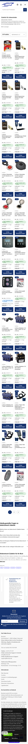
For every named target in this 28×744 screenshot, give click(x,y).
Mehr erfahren (15, 738)
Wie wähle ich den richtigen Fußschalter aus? (12, 546)
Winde (2, 567)
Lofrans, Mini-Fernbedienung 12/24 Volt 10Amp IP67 (7, 329)
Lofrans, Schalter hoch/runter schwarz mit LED (7, 292)
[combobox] (14, 9)
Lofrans (16, 53)
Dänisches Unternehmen (7, 683)
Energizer (4, 53)
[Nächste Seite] (18, 512)
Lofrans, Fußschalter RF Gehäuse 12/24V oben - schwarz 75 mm (20, 214)
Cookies (3, 675)
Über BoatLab (4, 673)
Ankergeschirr (18, 567)
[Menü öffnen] (25, 4)
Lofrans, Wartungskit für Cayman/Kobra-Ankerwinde (20, 486)
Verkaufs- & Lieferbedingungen (9, 677)
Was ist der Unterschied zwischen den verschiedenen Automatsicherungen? (10, 536)
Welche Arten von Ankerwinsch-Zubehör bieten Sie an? (12, 530)
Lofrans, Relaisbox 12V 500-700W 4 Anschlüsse (20, 368)
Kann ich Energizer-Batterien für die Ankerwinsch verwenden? (13, 541)
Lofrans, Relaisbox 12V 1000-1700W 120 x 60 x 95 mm (20, 329)
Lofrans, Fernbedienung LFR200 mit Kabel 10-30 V (20, 136)
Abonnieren (22, 621)
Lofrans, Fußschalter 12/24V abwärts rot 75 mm (7, 176)
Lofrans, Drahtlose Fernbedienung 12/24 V (7, 486)
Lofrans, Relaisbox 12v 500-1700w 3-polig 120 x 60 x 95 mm (7, 368)
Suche (2, 679)
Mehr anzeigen (5, 26)
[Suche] (25, 9)
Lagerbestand (4, 685)
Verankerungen (6, 567)
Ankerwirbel (13, 567)
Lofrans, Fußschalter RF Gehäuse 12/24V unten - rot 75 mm (7, 214)
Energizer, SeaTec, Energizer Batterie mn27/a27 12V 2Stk (7, 56)
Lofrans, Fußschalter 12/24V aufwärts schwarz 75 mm (20, 176)
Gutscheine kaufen (6, 681)
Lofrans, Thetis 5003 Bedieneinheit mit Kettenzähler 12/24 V (7, 446)
